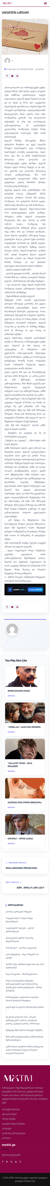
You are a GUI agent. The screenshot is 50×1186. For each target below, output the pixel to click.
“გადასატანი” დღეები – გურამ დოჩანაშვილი (20, 765)
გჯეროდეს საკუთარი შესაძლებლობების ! (25, 1008)
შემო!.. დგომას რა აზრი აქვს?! (30, 887)
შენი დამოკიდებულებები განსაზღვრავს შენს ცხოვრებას (24, 1038)
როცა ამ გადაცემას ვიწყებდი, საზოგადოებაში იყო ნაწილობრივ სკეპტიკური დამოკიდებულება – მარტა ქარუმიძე (24, 986)
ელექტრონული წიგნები (13, 1124)
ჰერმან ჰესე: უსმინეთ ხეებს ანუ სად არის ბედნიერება (25, 966)
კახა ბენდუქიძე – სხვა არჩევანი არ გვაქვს (22, 956)
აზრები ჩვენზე (9, 1119)
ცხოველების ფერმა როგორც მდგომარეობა (25, 802)
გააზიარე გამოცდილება (14, 1133)
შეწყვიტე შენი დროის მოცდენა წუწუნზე (24, 1030)
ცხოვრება (40, 69)
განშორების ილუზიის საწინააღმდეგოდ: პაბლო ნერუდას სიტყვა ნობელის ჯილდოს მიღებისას (24, 1049)
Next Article (12, 882)
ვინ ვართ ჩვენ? (9, 1114)
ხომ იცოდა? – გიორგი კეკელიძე (20, 838)
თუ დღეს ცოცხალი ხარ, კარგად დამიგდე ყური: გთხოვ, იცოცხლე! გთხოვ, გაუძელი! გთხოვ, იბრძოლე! (22, 1020)
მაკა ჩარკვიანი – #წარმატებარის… (22, 974)
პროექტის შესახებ (10, 1109)
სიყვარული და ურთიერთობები (20, 69)
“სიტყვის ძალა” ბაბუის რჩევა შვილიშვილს (24, 727)
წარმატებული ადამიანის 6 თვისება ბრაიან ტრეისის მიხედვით (22, 999)
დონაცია (6, 1138)
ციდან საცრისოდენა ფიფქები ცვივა (21, 868)
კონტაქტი (6, 1128)
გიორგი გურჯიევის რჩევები (19, 691)
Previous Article (17, 863)
